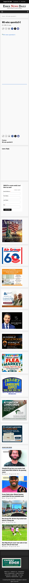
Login (20, 576)
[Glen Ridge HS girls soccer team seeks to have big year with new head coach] (14, 532)
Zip (4, 204)
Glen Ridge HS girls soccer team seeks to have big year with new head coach (14, 544)
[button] (2, 11)
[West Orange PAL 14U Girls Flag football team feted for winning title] (14, 508)
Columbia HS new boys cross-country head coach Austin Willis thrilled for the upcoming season (14, 470)
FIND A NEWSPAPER (10, 573)
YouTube (23, 1)
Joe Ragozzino (5, 474)
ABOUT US (7, 571)
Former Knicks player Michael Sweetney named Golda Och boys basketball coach (13, 495)
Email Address (7, 191)
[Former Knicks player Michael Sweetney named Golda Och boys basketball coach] (14, 484)
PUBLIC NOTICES (20, 573)
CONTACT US (13, 571)
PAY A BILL (20, 575)
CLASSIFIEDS (21, 571)
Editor (4, 498)
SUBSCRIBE (14, 575)
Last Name (5, 200)
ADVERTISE (8, 575)
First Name (5, 195)
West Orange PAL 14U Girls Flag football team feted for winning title (14, 519)
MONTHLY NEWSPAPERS (12, 576)
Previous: (7, 141)
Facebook (15, 1)
